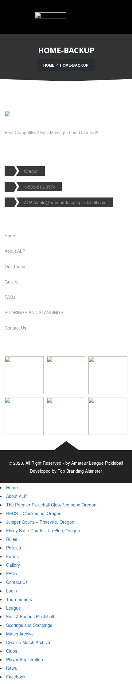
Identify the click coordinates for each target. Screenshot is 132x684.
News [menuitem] (11, 668)
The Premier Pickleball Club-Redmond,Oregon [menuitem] (51, 505)
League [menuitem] (13, 608)
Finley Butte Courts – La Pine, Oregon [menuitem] (43, 530)
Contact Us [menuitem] (17, 582)
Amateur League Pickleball (97, 463)
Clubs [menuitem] (11, 651)
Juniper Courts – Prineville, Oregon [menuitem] (40, 522)
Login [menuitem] (11, 591)
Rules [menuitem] (11, 539)
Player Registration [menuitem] (24, 659)
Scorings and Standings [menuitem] (29, 625)
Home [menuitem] (12, 487)
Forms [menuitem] (12, 556)
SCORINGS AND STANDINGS (34, 312)
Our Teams (15, 266)
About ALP (15, 251)
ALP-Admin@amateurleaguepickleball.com (65, 202)
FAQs (10, 297)
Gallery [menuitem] (13, 565)
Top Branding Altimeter (80, 471)
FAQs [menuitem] (11, 573)
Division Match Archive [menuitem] (28, 642)
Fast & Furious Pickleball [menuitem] (30, 616)
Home (48, 65)
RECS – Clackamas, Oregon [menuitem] (33, 513)
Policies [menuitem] (13, 548)
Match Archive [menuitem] (20, 634)
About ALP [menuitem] (16, 496)
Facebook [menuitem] (15, 677)
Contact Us (15, 328)
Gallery (11, 282)
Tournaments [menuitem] (19, 599)
